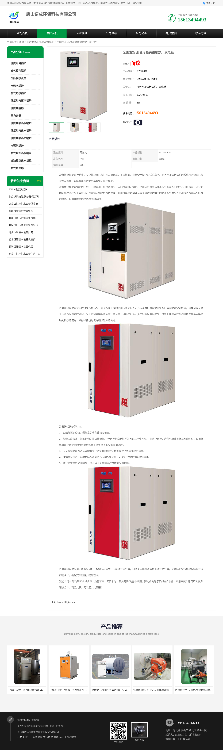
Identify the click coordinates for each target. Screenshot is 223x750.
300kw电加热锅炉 (18, 189)
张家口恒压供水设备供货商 (23, 203)
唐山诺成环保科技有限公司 (31, 732)
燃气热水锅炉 (18, 93)
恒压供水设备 (18, 78)
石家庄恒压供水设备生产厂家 (24, 253)
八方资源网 (36, 737)
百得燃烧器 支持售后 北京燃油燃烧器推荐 (156, 690)
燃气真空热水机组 (21, 153)
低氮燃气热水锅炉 (21, 130)
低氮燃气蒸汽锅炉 (21, 100)
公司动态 (141, 33)
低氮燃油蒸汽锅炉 (21, 138)
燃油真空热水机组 (21, 160)
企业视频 (81, 33)
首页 (21, 42)
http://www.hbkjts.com (63, 602)
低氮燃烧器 (17, 108)
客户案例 (171, 33)
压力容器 (16, 115)
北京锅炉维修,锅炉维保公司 (24, 196)
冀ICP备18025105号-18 (52, 726)
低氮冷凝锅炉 (46, 42)
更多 (39, 181)
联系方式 (200, 33)
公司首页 (22, 33)
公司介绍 (111, 33)
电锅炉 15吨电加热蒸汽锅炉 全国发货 (70, 690)
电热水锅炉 (17, 85)
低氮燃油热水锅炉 (21, 123)
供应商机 (51, 33)
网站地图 (71, 737)
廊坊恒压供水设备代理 (21, 246)
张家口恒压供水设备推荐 (22, 218)
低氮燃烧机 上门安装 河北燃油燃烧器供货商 (115, 690)
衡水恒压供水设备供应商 (22, 239)
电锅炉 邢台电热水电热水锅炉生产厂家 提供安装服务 (36, 690)
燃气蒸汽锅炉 (18, 70)
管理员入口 (60, 737)
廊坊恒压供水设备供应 (21, 211)
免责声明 (48, 737)
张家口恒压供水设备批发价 (23, 225)
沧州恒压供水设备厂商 (21, 232)
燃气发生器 (17, 168)
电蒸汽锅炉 (17, 145)
